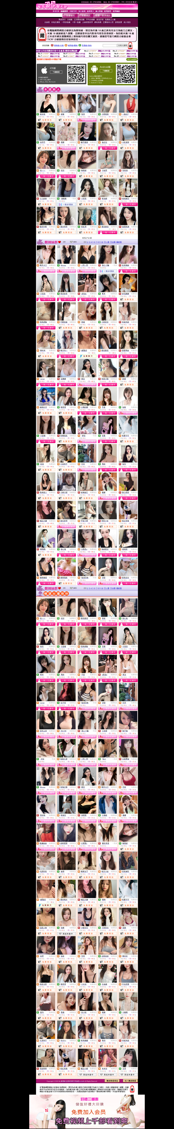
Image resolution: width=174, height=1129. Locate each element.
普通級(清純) (87, 45)
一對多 (73, 199)
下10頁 (113, 242)
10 (102, 242)
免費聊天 (72, 170)
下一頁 (106, 242)
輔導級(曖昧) (73, 45)
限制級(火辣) (59, 45)
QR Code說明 (132, 59)
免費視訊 (52, 114)
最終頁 (119, 242)
